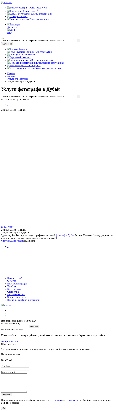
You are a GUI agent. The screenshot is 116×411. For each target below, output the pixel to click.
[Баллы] (58, 273)
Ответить (6, 240)
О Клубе (11, 281)
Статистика (13, 291)
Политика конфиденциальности (23, 300)
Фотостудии (31, 11)
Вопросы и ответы (39, 19)
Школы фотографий (41, 13)
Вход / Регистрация (17, 283)
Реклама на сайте (16, 294)
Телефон (5, 366)
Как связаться (14, 289)
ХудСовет (12, 286)
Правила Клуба (15, 278)
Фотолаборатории (37, 7)
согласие (73, 400)
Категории (7, 44)
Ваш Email (6, 360)
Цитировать (17, 240)
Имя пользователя (10, 354)
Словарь (22, 16)
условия (56, 400)
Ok (3, 408)
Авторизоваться (9, 341)
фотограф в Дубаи (65, 235)
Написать (6, 395)
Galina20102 (7, 227)
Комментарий (8, 372)
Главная (11, 73)
